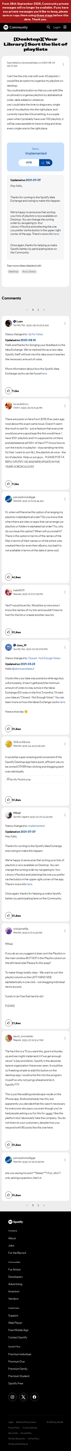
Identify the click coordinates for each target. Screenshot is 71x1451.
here (56, 234)
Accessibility (26, 1433)
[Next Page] (44, 310)
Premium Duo (16, 1361)
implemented (36, 153)
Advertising (15, 1284)
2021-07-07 (33, 180)
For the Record (17, 1253)
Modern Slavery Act (16, 1438)
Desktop (13, 271)
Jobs (11, 1245)
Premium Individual (19, 1354)
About (12, 1238)
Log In (56, 27)
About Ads (13, 1433)
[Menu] (65, 27)
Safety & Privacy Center (26, 1422)
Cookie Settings (29, 1427)
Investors (13, 1291)
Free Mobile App (18, 1330)
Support (13, 1315)
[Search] (48, 27)
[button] (28, 162)
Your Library (29, 271)
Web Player (15, 1323)
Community (18, 27)
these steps (44, 15)
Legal (10, 1422)
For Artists (14, 1269)
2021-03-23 (28, 664)
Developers (15, 1277)
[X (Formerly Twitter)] (23, 1397)
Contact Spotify (17, 1337)
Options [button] (63, 64)
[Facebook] (34, 1397)
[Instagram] (12, 1397)
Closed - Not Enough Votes (44, 658)
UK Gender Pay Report (18, 1444)
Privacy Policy (14, 1427)
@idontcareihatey (23, 669)
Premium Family (17, 1369)
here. (44, 373)
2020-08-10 (28, 340)
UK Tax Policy (33, 1438)
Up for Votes (35, 334)
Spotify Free (15, 1383)
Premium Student (18, 1376)
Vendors (13, 1299)
